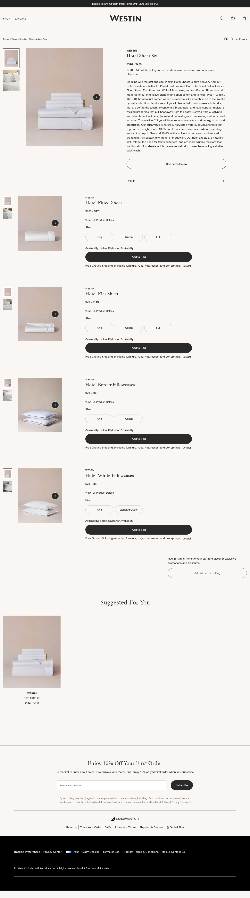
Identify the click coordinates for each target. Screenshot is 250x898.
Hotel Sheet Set (32, 697)
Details (131, 180)
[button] (244, 18)
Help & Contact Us (173, 851)
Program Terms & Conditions (141, 851)
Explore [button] (20, 18)
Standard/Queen (129, 509)
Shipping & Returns (151, 827)
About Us (71, 827)
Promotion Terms (125, 827)
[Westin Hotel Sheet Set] (32, 652)
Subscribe (182, 785)
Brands (6, 39)
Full (158, 237)
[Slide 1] (11, 58)
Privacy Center (52, 851)
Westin (14, 39)
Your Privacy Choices (85, 851)
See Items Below (176, 164)
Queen (129, 237)
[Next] (96, 97)
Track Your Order (90, 827)
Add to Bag (139, 256)
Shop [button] (6, 18)
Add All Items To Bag (207, 573)
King (99, 237)
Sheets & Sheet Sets (38, 39)
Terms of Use (111, 851)
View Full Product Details (99, 220)
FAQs (108, 827)
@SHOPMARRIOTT (127, 818)
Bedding (23, 39)
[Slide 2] (11, 80)
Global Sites (177, 827)
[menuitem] (9, 18)
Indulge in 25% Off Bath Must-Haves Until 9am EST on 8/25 (125, 3)
